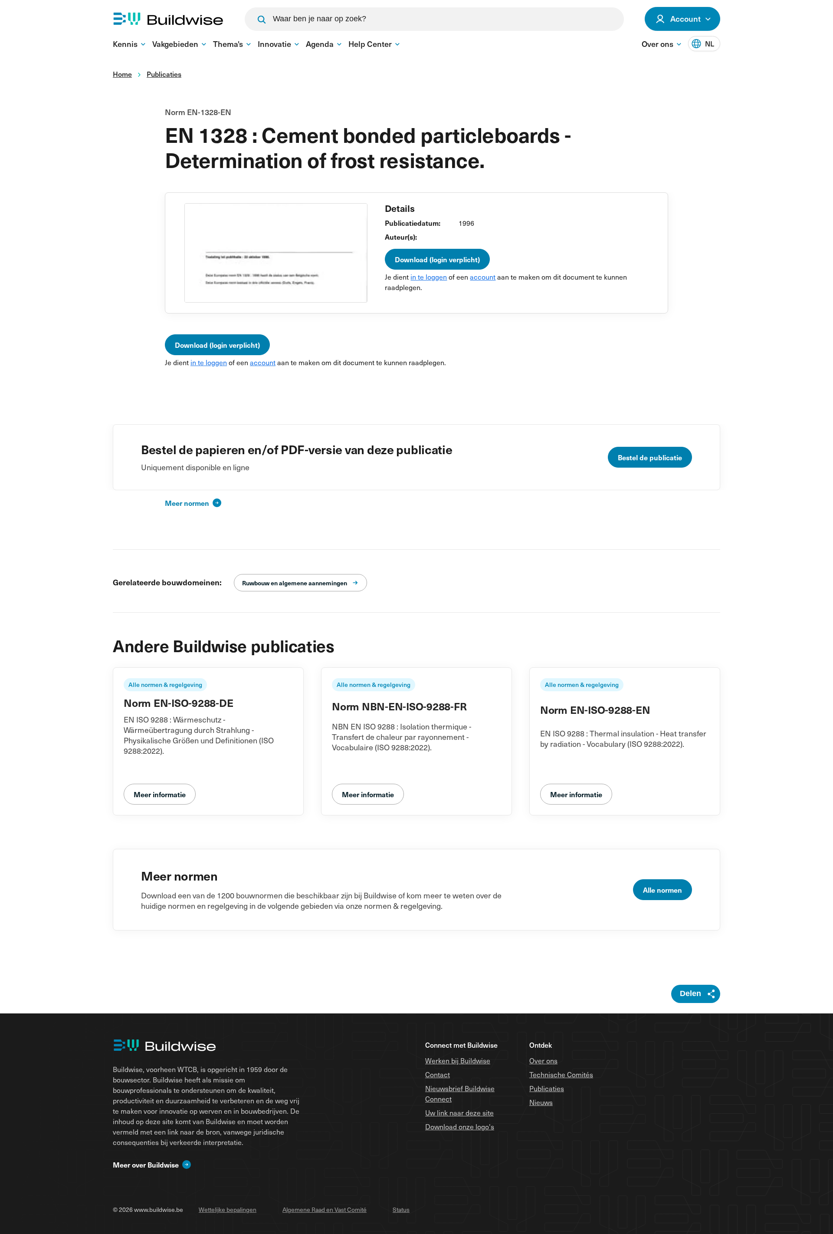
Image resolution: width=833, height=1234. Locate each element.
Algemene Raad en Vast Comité (324, 1209)
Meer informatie (160, 794)
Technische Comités (561, 1074)
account (482, 276)
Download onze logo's (459, 1126)
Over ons (543, 1060)
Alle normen (662, 889)
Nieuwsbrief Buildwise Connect (460, 1093)
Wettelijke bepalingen (227, 1209)
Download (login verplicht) (437, 259)
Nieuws (541, 1102)
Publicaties (546, 1088)
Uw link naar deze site (459, 1112)
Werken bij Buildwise (457, 1060)
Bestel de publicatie (650, 457)
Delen (690, 993)
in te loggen (428, 276)
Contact (437, 1074)
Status (401, 1209)
